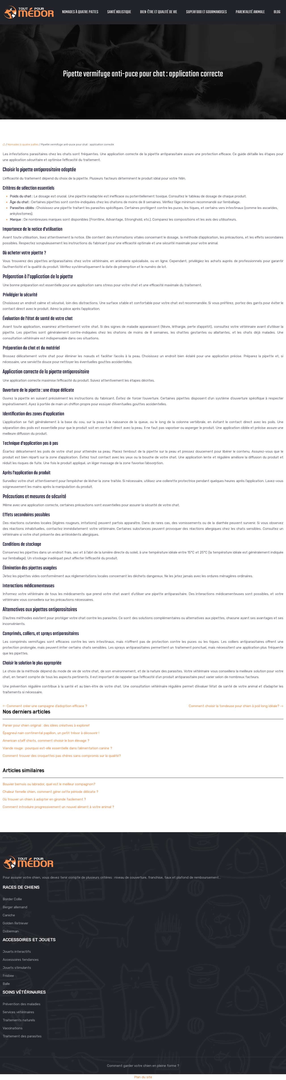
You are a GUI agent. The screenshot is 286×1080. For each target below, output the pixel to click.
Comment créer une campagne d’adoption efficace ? (47, 706)
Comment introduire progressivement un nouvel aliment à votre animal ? (58, 807)
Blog (277, 12)
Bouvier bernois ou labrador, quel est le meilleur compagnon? (49, 784)
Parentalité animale (250, 12)
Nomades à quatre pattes (80, 12)
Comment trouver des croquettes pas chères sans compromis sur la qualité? (62, 756)
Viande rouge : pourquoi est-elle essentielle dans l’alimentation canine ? (57, 748)
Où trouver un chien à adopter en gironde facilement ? (44, 799)
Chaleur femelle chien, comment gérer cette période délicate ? (50, 792)
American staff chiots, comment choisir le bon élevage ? (46, 741)
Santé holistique (119, 12)
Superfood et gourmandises (206, 12)
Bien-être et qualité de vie (158, 12)
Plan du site (143, 1077)
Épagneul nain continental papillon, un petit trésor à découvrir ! (51, 733)
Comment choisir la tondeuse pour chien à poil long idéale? (234, 706)
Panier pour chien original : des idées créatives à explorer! (46, 725)
